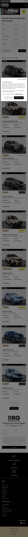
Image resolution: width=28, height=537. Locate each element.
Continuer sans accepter (22, 79)
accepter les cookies (19, 97)
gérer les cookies (8, 97)
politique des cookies (19, 94)
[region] (14, 89)
